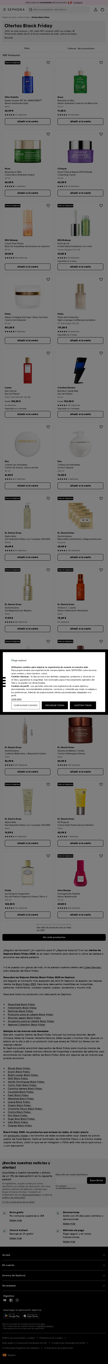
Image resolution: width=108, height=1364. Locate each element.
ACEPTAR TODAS (82, 705)
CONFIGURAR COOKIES (25, 705)
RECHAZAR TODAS (54, 705)
